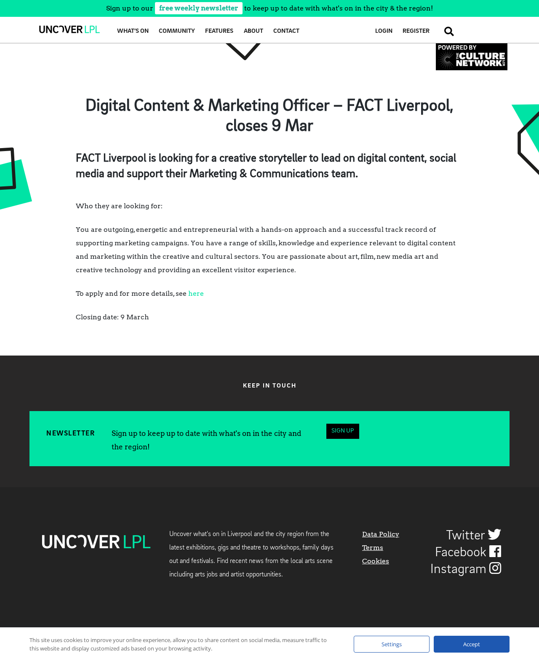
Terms (372, 548)
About (253, 31)
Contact (286, 31)
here (196, 293)
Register (416, 31)
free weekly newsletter (198, 8)
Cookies (375, 561)
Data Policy (380, 534)
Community (177, 31)
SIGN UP (342, 431)
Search (447, 31)
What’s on (133, 31)
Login (383, 31)
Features (219, 31)
